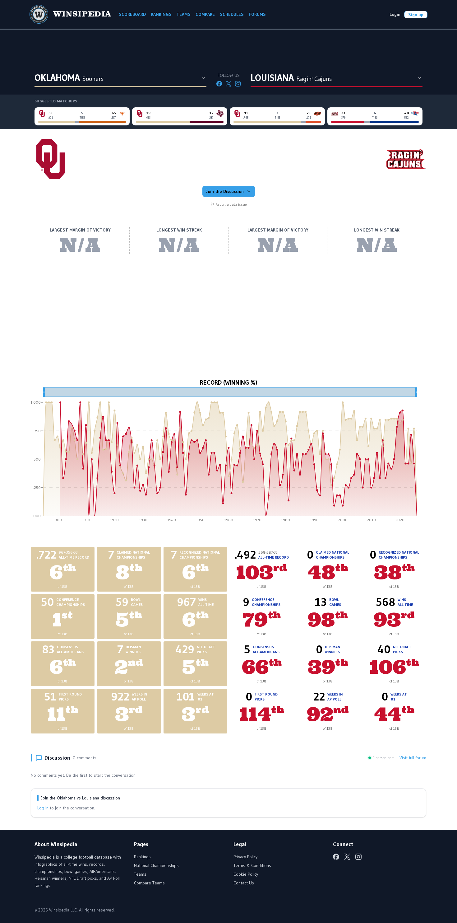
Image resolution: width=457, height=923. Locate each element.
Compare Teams (149, 883)
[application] (228, 457)
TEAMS (184, 14)
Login (395, 14)
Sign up (415, 14)
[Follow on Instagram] (238, 84)
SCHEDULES (232, 14)
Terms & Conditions (252, 865)
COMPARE (205, 14)
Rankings (142, 857)
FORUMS (257, 14)
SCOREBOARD (132, 14)
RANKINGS (161, 14)
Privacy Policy (245, 857)
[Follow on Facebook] (219, 84)
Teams (140, 874)
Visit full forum (412, 758)
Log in (42, 808)
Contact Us (243, 883)
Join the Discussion (225, 191)
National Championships (156, 865)
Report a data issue (231, 204)
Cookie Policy (245, 874)
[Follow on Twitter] (228, 84)
